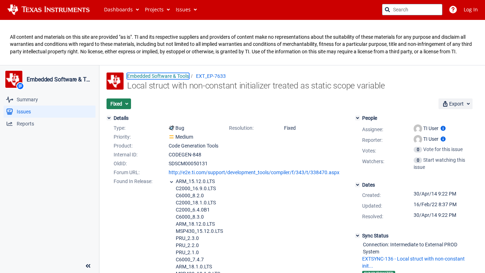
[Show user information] (443, 128)
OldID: (120, 163)
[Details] (109, 118)
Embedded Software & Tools (60, 79)
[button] (119, 103)
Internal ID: (125, 154)
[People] (357, 118)
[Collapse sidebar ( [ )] (88, 266)
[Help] (453, 9)
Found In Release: (133, 181)
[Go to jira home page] (48, 9)
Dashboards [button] (118, 9)
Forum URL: (127, 172)
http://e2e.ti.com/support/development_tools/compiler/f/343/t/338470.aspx (254, 172)
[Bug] (171, 128)
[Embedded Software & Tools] (13, 79)
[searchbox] (412, 9)
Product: (123, 146)
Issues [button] (183, 9)
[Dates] (357, 184)
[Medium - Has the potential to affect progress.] (171, 137)
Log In (471, 9)
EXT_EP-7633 (211, 76)
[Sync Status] (357, 235)
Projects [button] (154, 9)
